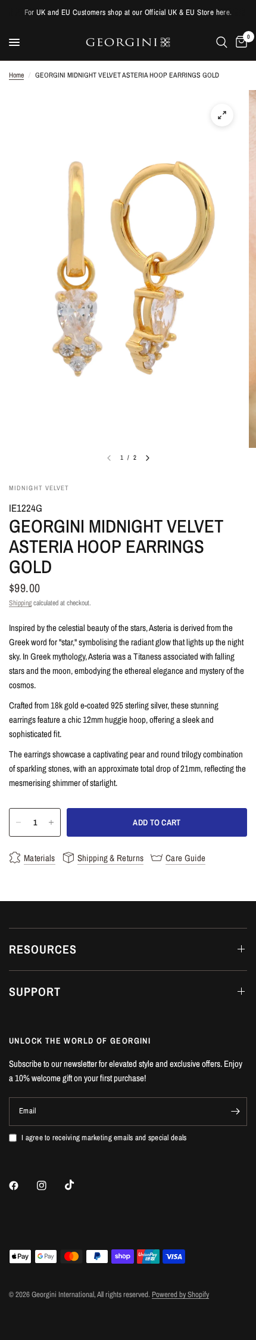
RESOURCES (43, 949)
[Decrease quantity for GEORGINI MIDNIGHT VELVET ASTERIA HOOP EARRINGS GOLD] (18, 822)
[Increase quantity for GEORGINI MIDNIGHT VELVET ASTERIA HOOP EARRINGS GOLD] (51, 822)
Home (16, 75)
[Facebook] (22, 1185)
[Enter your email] (235, 1111)
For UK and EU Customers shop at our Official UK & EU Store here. (128, 12)
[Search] (222, 42)
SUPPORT (35, 991)
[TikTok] (78, 1185)
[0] (239, 42)
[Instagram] (50, 1185)
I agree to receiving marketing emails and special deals (103, 1137)
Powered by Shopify (180, 1294)
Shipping (20, 603)
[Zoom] (222, 115)
